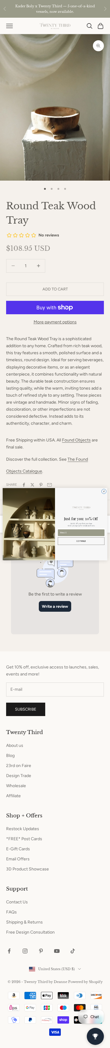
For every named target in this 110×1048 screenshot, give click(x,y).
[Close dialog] (103, 491)
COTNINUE (81, 541)
